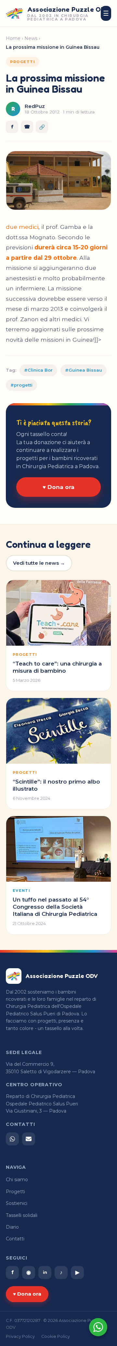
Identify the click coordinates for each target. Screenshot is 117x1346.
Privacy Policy (20, 1336)
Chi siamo (17, 1179)
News (30, 38)
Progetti (15, 1191)
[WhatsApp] (12, 1138)
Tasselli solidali (21, 1215)
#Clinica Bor (38, 370)
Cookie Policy (55, 1336)
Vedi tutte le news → (39, 563)
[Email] (28, 1138)
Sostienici (16, 1203)
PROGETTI (22, 61)
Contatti (15, 1239)
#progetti (21, 385)
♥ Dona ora (58, 487)
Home (13, 38)
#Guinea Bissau (83, 370)
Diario (12, 1227)
